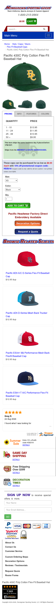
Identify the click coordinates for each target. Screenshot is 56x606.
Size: (7, 176)
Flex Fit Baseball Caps (17, 46)
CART (30, 21)
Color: (8, 185)
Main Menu (10, 35)
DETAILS (26, 445)
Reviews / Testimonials (16, 565)
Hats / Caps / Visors (21, 43)
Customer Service (13, 551)
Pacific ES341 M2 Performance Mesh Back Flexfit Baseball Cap (28, 354)
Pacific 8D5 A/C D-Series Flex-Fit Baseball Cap (28, 274)
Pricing (8, 113)
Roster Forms (11, 575)
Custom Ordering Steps (16, 556)
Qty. (7, 194)
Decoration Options (14, 561)
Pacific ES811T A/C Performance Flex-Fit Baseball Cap (27, 394)
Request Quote (12, 571)
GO (7, 516)
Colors (45, 113)
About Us (9, 542)
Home (7, 43)
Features (31, 113)
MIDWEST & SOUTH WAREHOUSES (31, 150)
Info (19, 113)
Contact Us (10, 546)
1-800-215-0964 (28, 15)
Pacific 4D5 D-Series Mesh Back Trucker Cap (26, 314)
